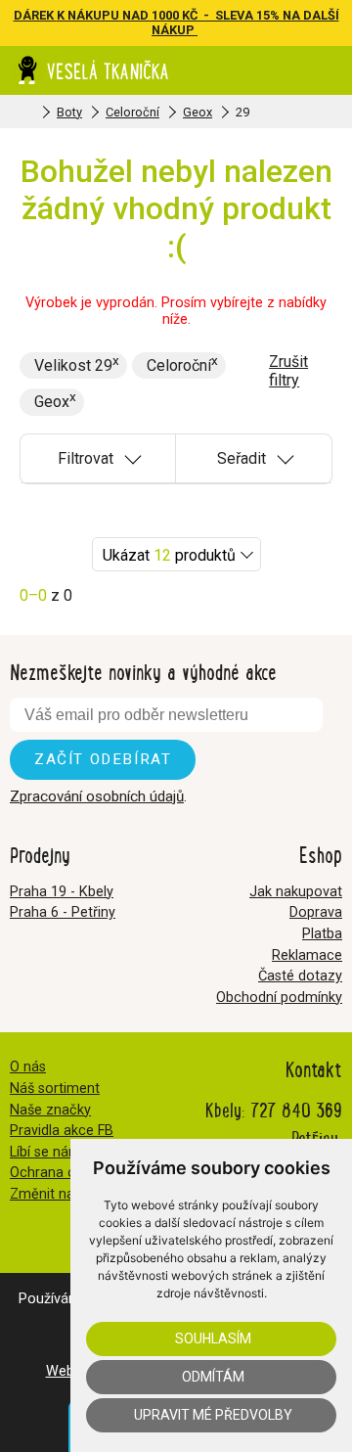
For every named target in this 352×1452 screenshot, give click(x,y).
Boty (69, 112)
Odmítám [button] (213, 1376)
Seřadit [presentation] (241, 458)
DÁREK (35, 15)
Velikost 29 (73, 365)
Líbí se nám (45, 1152)
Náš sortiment (55, 1088)
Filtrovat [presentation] (85, 458)
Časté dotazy (300, 976)
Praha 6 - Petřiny (62, 912)
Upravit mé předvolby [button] (213, 1415)
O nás (28, 1067)
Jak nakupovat (295, 892)
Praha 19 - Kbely (61, 892)
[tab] (98, 458)
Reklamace (307, 955)
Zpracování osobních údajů (97, 796)
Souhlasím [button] (213, 1338)
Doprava (315, 912)
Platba (322, 934)
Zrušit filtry (288, 370)
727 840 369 (296, 1109)
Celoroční (132, 112)
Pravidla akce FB (61, 1130)
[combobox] (176, 554)
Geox (197, 112)
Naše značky (50, 1110)
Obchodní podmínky (279, 997)
